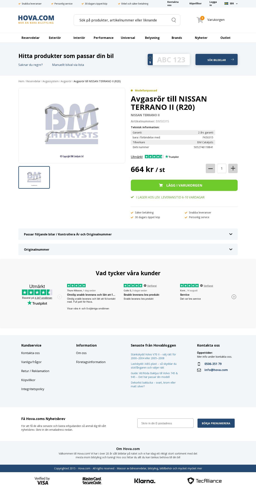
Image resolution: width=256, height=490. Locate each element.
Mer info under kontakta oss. (215, 356)
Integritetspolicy (32, 389)
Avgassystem (51, 81)
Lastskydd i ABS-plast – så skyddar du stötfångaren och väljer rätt (154, 365)
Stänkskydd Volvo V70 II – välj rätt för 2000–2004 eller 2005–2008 (153, 356)
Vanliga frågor (31, 362)
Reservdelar (33, 81)
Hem (21, 81)
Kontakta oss (30, 353)
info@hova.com (216, 370)
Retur (25, 371)
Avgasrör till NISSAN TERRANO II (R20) (97, 81)
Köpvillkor (28, 380)
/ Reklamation (39, 371)
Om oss (81, 353)
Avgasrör (66, 81)
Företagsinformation (91, 362)
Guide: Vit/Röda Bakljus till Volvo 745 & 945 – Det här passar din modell (154, 375)
